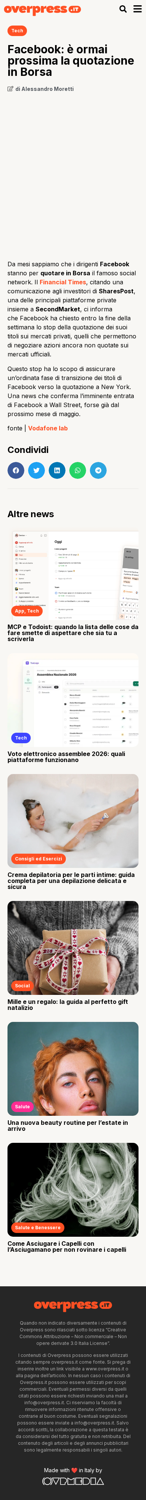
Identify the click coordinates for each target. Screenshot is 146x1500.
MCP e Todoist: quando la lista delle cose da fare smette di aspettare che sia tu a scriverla (73, 633)
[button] (123, 9)
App (19, 611)
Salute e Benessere (38, 1227)
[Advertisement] (73, 173)
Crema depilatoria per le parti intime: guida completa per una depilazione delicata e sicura (71, 880)
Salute (22, 1106)
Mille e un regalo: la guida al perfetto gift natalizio (67, 1004)
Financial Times (63, 282)
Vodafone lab (48, 428)
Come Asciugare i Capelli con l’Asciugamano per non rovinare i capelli (66, 1246)
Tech (17, 30)
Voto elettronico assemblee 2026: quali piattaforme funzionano (66, 757)
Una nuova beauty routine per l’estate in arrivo (67, 1125)
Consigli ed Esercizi (38, 859)
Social (22, 985)
